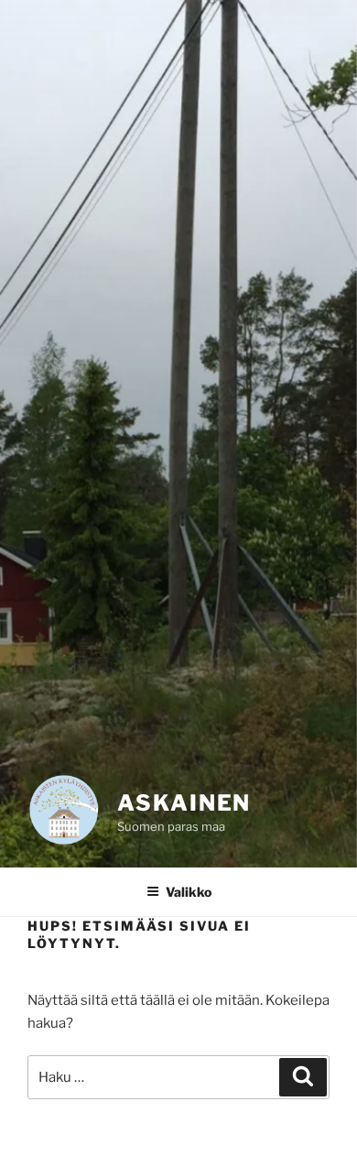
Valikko (188, 892)
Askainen (184, 803)
